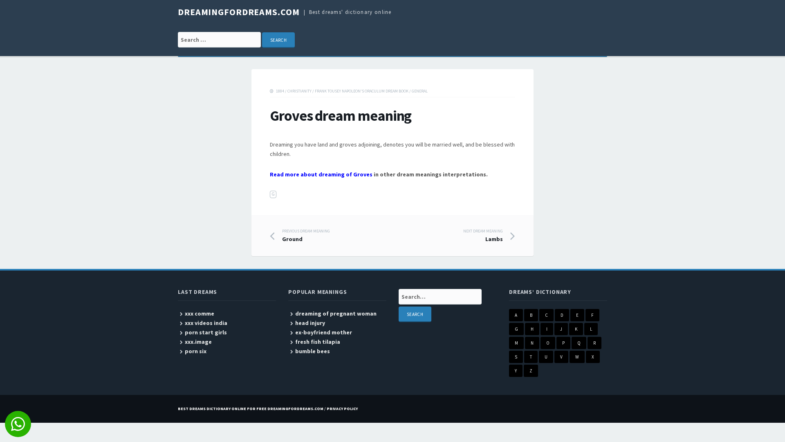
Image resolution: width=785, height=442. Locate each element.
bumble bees (312, 351)
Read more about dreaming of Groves (321, 174)
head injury (310, 323)
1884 (280, 91)
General (420, 91)
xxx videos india (206, 323)
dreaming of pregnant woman (336, 313)
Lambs (483, 235)
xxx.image (198, 341)
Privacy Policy (342, 408)
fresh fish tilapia (317, 341)
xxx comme (199, 313)
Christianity (299, 91)
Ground (306, 235)
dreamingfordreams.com (238, 12)
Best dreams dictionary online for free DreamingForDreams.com (250, 408)
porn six (195, 351)
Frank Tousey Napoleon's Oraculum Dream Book (361, 91)
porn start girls (206, 332)
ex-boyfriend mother (323, 332)
